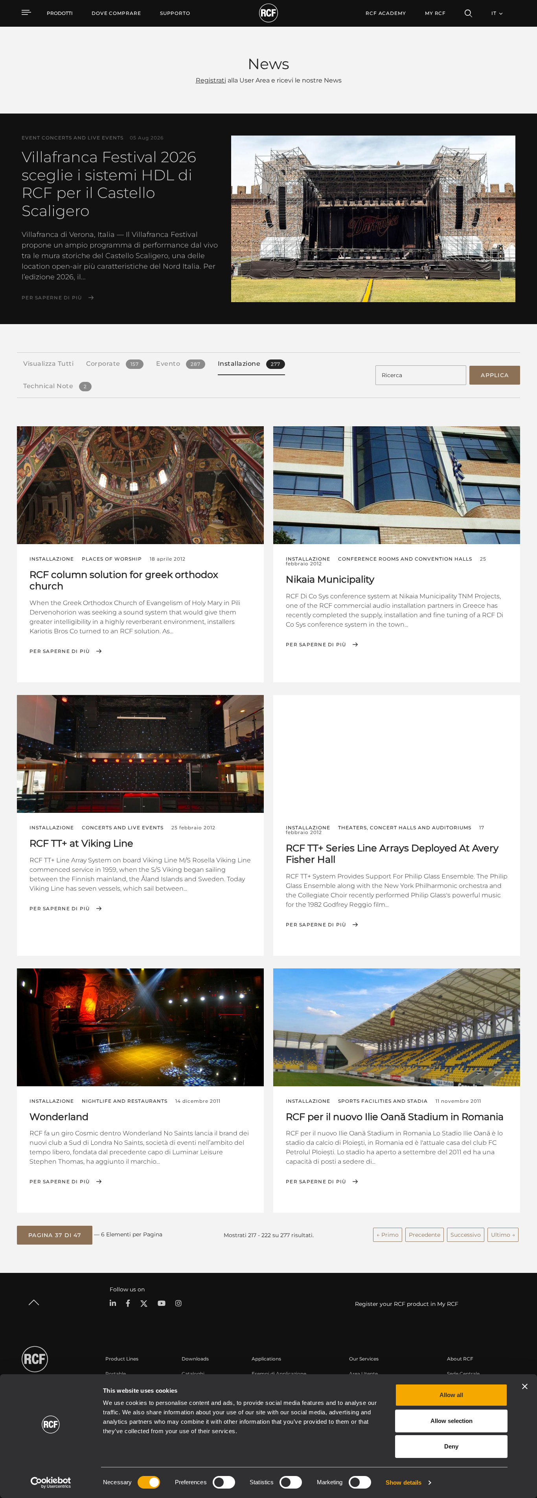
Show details (403, 1482)
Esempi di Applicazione (279, 1374)
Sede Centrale (463, 1374)
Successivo (466, 1234)
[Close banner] (525, 1386)
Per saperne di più (52, 298)
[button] (54, 1235)
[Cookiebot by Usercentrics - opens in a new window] (51, 1483)
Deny (451, 1446)
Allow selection (451, 1420)
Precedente (424, 1234)
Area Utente (363, 1374)
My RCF (435, 13)
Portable (115, 1374)
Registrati (211, 80)
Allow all (451, 1395)
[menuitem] (116, 13)
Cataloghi (193, 1374)
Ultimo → (503, 1234)
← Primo (388, 1234)
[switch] (224, 1482)
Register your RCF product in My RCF (406, 1303)
